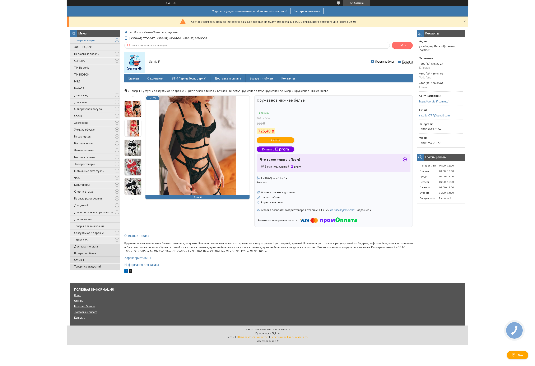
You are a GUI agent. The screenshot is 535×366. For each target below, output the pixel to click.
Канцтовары (82, 185)
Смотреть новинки (307, 11)
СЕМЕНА (79, 61)
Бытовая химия (83, 143)
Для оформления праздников (93, 212)
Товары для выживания (89, 226)
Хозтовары (81, 123)
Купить (275, 140)
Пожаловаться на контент (253, 336)
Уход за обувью (84, 129)
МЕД (77, 81)
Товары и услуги (140, 91)
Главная (134, 78)
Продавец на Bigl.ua (267, 333)
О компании (155, 78)
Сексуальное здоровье (89, 233)
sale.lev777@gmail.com (434, 115)
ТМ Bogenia (81, 67)
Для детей (81, 205)
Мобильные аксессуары (89, 171)
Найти (402, 45)
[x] (130, 272)
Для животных (83, 219)
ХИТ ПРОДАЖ (83, 47)
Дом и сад (81, 95)
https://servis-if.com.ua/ (433, 101)
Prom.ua (285, 329)
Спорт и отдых (83, 191)
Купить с (268, 149)
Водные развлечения (88, 198)
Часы (77, 178)
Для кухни (80, 102)
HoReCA (79, 88)
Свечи (78, 116)
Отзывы (79, 260)
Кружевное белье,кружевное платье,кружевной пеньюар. (254, 91)
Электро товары (84, 164)
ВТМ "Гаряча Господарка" (189, 78)
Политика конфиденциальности (289, 336)
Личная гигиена (84, 150)
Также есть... (82, 240)
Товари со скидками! (87, 266)
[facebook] (126, 272)
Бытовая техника (85, 157)
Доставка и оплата (86, 246)
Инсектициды (82, 136)
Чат (520, 355)
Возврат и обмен (85, 253)
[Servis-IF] (134, 62)
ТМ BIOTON (81, 74)
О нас (77, 295)
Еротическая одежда (200, 91)
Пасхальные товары (86, 54)
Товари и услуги (84, 40)
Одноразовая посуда (88, 109)
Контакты (288, 78)
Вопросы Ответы (84, 306)
